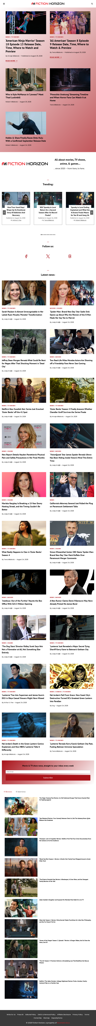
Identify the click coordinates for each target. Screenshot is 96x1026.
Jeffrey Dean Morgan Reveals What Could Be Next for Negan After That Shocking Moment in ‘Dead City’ (24, 363)
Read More (11, 61)
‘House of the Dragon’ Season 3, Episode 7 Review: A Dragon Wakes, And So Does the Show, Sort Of (64, 941)
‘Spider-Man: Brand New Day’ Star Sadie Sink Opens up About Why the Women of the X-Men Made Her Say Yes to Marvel (70, 314)
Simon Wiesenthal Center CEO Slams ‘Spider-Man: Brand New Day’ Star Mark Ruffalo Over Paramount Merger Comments (72, 555)
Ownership (38, 1018)
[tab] (41, 234)
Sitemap (46, 1018)
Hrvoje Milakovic (14, 56)
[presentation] (26, 22)
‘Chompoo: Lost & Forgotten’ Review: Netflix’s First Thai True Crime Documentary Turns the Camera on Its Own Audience (65, 840)
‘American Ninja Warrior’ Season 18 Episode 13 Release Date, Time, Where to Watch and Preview (25, 46)
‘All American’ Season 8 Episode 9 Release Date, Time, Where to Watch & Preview (69, 44)
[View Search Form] (92, 3)
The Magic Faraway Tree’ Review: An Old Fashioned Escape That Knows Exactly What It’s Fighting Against (64, 799)
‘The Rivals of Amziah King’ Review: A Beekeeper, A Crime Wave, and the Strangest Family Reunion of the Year (63, 880)
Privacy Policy (78, 1015)
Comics (59, 692)
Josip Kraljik (8, 319)
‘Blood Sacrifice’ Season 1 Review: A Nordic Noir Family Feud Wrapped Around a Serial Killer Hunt (64, 860)
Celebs (59, 308)
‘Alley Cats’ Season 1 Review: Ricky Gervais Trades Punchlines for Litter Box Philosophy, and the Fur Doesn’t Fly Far (65, 921)
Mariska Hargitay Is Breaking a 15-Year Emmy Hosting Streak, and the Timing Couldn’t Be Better (22, 506)
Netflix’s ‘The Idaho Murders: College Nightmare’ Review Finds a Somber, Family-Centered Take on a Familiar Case (63, 982)
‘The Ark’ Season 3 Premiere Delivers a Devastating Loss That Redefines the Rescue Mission (64, 962)
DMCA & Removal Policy (46, 1015)
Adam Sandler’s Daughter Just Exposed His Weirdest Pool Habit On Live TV (61, 900)
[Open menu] (4, 3)
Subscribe (48, 777)
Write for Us (11, 1015)
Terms (86, 1015)
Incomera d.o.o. (63, 1023)
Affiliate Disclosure (64, 1015)
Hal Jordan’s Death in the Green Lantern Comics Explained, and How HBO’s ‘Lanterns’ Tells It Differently (23, 746)
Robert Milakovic (12, 102)
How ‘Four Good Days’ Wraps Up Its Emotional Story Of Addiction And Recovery (16, 211)
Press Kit (20, 1015)
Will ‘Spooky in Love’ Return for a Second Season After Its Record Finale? (48, 211)
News (8, 37)
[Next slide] (91, 212)
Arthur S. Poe (17, 220)
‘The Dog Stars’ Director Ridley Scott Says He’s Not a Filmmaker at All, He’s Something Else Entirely (22, 649)
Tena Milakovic (57, 52)
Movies (53, 308)
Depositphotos (56, 1018)
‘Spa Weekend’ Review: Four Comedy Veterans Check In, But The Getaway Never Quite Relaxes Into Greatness (64, 819)
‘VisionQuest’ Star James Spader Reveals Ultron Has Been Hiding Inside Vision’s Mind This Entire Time (71, 457)
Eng (53, 706)
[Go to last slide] (4, 212)
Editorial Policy (30, 1015)
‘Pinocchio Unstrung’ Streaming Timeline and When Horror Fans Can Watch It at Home (69, 97)
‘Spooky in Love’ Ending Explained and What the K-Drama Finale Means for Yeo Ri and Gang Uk (80, 211)
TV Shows (15, 37)
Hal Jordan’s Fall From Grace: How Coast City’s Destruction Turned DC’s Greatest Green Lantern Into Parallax (71, 698)
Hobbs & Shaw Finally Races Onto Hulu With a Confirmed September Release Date (26, 139)
